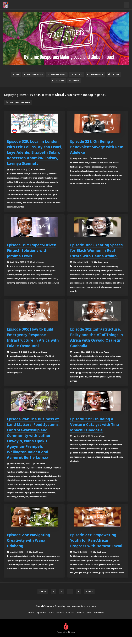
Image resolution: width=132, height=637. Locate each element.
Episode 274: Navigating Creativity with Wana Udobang (28, 540)
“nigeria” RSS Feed (19, 102)
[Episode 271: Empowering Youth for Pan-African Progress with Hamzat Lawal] (97, 517)
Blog (89, 612)
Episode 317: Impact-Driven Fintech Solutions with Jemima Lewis (31, 250)
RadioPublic (97, 74)
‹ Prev (43, 591)
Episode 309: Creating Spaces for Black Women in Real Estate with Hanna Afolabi (96, 250)
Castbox (78, 74)
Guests (60, 612)
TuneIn (76, 80)
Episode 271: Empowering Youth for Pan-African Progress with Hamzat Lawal (96, 540)
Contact (70, 612)
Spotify (115, 74)
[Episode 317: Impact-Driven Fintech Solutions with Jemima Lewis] (34, 227)
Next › (89, 591)
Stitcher (60, 80)
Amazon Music (58, 74)
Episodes (41, 612)
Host (51, 612)
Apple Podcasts (35, 74)
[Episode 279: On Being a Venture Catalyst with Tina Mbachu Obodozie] (97, 401)
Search (80, 612)
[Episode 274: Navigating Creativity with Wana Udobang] (34, 517)
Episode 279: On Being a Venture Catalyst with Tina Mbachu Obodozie (94, 424)
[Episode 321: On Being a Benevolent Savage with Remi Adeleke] (97, 123)
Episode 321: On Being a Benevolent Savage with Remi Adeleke (97, 147)
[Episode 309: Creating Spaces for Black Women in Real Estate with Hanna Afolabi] (97, 227)
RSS (17, 74)
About (31, 612)
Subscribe (99, 612)
